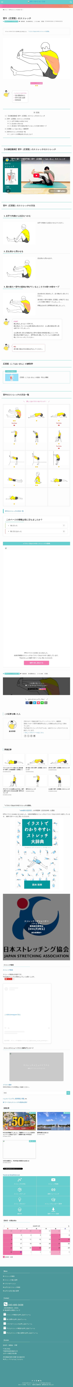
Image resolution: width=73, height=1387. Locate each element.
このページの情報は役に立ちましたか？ (21, 134)
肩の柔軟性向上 (29, 21)
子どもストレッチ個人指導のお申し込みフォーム (22, 1333)
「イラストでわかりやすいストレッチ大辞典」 (39, 31)
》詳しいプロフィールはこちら (34, 732)
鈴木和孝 (12, 731)
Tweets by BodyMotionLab (11, 1175)
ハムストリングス (8, 1098)
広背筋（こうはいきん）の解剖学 (18, 129)
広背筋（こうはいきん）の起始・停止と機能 (34, 377)
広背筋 (42, 21)
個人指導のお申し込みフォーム (16, 1319)
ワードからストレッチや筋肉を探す (15, 1102)
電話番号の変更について (12, 1310)
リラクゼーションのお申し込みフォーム (19, 1324)
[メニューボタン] (2, 2)
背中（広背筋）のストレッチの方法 (18, 119)
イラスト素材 (7, 1085)
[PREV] (4, 1226)
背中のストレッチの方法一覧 (11, 21)
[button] (27, 702)
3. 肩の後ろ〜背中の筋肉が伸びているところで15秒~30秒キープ (28, 126)
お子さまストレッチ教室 (12, 1287)
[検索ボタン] (71, 2)
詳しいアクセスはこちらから (14, 1359)
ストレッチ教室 (10, 1276)
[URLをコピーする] (45, 702)
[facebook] (25, 736)
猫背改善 (23, 21)
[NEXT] (68, 1226)
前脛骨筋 (18, 1098)
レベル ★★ (37, 21)
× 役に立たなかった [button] (36, 531)
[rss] (41, 1381)
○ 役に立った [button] (36, 525)
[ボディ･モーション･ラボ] (36, 2)
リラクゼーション (10, 1283)
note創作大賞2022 (26, 810)
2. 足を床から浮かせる (16, 123)
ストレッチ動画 (8, 970)
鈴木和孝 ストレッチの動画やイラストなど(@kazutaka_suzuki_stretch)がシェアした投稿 (29, 1040)
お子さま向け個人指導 (12, 1291)
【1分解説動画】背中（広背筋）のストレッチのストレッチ (26, 116)
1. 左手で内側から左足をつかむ (19, 121)
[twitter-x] (28, 736)
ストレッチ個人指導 (11, 1280)
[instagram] (31, 736)
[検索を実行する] (68, 1093)
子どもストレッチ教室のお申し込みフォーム (20, 1328)
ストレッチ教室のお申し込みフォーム (18, 1315)
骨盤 (22, 1098)
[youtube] (34, 736)
